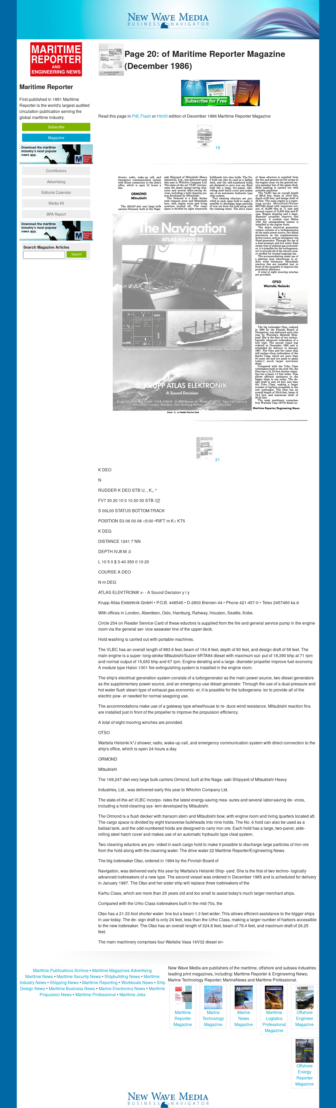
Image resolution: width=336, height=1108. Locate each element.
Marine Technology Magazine (213, 1018)
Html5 (162, 116)
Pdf (135, 116)
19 (217, 147)
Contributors (56, 170)
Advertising (56, 181)
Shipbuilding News (122, 976)
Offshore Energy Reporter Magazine (304, 1075)
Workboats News (137, 982)
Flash (145, 116)
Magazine (56, 137)
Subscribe (56, 126)
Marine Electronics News (122, 988)
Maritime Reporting (100, 982)
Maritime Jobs (132, 994)
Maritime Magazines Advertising (122, 970)
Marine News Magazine (243, 1018)
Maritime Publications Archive (60, 970)
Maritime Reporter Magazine (183, 1018)
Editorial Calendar (56, 192)
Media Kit (56, 203)
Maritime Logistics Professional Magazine (274, 1021)
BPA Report (56, 214)
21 (217, 459)
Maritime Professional (95, 994)
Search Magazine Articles (46, 247)
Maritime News (39, 976)
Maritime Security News (79, 976)
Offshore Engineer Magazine (304, 1018)
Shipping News (64, 982)
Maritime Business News (72, 988)
